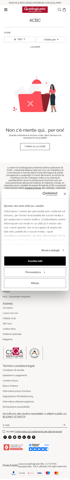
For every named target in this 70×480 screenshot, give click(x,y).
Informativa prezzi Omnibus (17, 391)
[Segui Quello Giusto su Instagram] (10, 437)
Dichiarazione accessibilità (16, 407)
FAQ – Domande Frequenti (16, 296)
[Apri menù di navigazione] (5, 9)
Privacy (6, 465)
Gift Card (7, 323)
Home (7, 32)
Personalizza (33, 272)
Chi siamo (8, 308)
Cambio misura (10, 380)
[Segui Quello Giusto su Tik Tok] (29, 437)
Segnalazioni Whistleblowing (18, 396)
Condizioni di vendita (13, 370)
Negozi (6, 291)
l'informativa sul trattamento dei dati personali (38, 431)
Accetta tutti (35, 261)
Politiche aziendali (12, 334)
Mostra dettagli (50, 250)
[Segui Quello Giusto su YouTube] (14, 437)
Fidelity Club (9, 318)
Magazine (8, 339)
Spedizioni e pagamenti (15, 375)
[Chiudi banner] (65, 194)
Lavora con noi (10, 313)
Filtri (20, 39)
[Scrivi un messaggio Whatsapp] (24, 437)
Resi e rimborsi (10, 386)
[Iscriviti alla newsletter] (64, 425)
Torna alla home (35, 146)
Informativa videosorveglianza (18, 401)
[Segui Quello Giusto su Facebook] (5, 437)
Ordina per (50, 39)
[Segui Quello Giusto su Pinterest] (33, 437)
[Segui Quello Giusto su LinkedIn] (19, 437)
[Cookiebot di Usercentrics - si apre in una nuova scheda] (43, 194)
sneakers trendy (33, 188)
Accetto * (34, 431)
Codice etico (9, 329)
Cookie (14, 465)
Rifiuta (35, 283)
